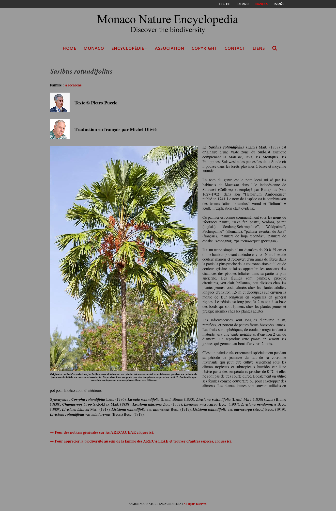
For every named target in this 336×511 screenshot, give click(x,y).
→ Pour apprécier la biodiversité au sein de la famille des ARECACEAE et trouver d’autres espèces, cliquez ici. (141, 441)
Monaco (94, 48)
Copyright (204, 48)
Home (69, 48)
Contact (235, 48)
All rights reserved (195, 504)
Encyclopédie (127, 48)
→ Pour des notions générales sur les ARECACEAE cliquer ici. (102, 432)
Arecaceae (73, 85)
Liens (259, 48)
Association (169, 48)
